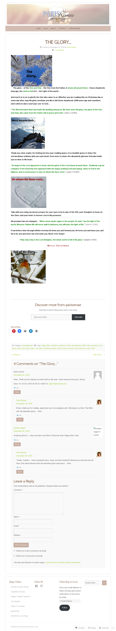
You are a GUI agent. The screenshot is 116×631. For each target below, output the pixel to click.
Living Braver (74, 28)
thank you (82, 348)
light (32, 348)
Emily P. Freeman (18, 606)
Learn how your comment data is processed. (63, 562)
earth (68, 345)
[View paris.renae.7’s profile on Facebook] (36, 586)
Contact (62, 28)
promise (71, 348)
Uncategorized (27, 345)
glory (96, 345)
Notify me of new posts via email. (29, 556)
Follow (64, 608)
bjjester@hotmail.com (57, 384)
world (93, 348)
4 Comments (59, 50)
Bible (48, 345)
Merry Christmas (45, 348)
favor (89, 345)
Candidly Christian (18, 592)
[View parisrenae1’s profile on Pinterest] (41, 586)
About (53, 28)
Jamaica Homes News (20, 587)
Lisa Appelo (15, 601)
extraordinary (76, 345)
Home (38, 28)
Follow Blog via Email (68, 582)
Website (17, 535)
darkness (62, 345)
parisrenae (15, 611)
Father (84, 345)
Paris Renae (71, 47)
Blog (46, 28)
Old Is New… (98, 355)
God (100, 345)
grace (14, 348)
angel (43, 345)
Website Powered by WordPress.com (24, 627)
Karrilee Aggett (20, 428)
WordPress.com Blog (19, 616)
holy (23, 348)
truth (88, 348)
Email (16, 526)
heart (19, 348)
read (76, 348)
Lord (36, 348)
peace (54, 348)
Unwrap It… (17, 355)
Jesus (28, 348)
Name (17, 517)
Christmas (54, 345)
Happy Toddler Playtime (20, 596)
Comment (18, 490)
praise (59, 348)
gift (93, 345)
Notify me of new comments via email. (31, 551)
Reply (17, 392)
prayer (65, 348)
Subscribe (78, 317)
